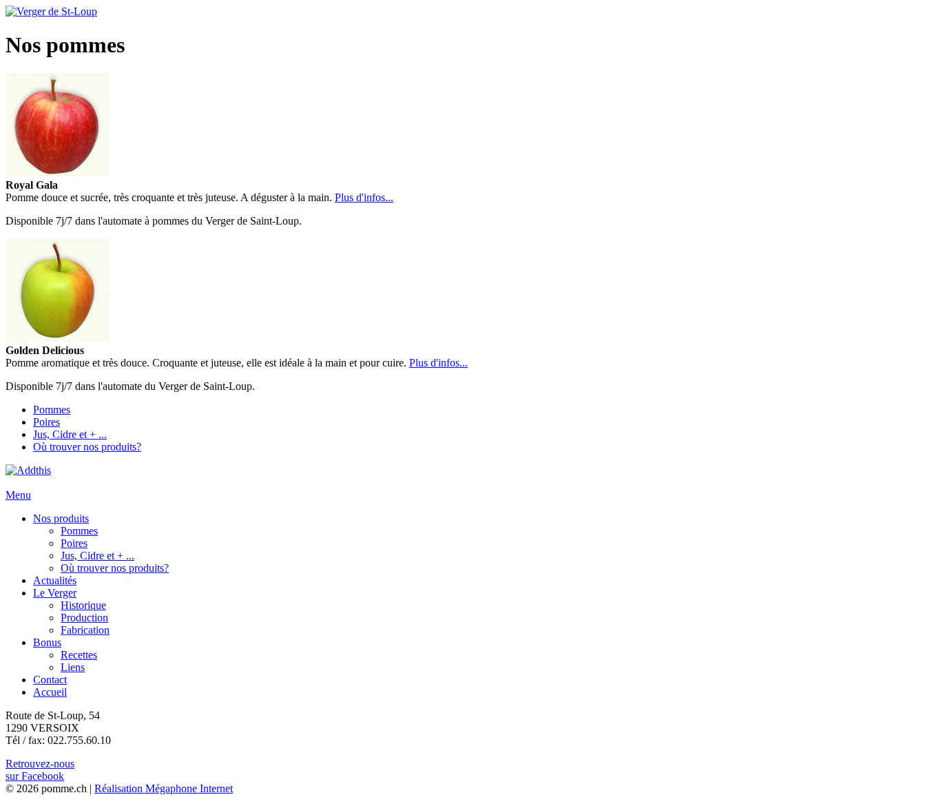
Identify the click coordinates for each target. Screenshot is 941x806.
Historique (83, 605)
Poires (46, 422)
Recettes (79, 655)
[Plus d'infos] (57, 172)
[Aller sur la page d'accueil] (51, 11)
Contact (50, 679)
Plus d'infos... (364, 197)
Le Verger (54, 593)
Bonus (47, 642)
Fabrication (85, 630)
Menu (18, 495)
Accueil (50, 692)
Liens (73, 667)
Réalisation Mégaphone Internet (163, 788)
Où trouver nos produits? (87, 447)
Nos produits (61, 518)
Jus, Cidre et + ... (70, 434)
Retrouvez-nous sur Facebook (40, 770)
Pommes (51, 409)
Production (84, 617)
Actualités (54, 580)
